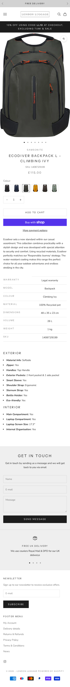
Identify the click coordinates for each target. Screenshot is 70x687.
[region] (35, 546)
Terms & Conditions (13, 645)
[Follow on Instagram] (5, 661)
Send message (35, 519)
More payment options (35, 230)
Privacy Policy (10, 640)
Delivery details (11, 628)
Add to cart (35, 212)
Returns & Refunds (13, 634)
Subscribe (16, 604)
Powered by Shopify (51, 671)
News (6, 651)
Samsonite (35, 149)
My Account (9, 623)
